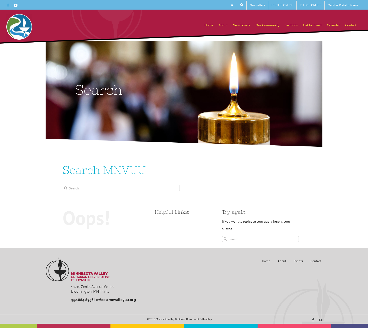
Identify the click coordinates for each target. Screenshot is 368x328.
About (282, 261)
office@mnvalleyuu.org (116, 300)
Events (298, 261)
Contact (315, 261)
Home (266, 261)
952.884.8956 (82, 300)
